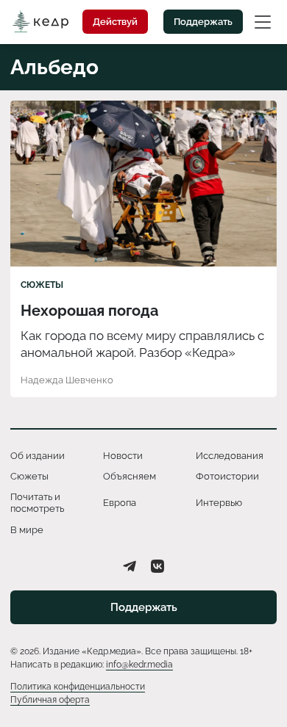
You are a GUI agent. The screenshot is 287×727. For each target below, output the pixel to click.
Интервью (219, 502)
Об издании (37, 455)
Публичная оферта (50, 700)
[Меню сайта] (263, 21)
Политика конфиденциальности (77, 686)
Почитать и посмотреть (37, 502)
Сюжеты (42, 285)
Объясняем (129, 476)
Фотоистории (227, 476)
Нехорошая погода (89, 310)
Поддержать (203, 21)
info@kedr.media (139, 664)
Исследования (229, 455)
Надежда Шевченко (67, 380)
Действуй (115, 21)
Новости (123, 455)
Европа (119, 502)
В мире (26, 529)
